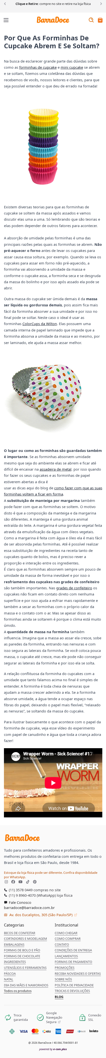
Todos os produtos (18, 991)
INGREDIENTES (15, 961)
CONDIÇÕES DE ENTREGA (73, 950)
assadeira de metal (55, 469)
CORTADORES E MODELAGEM (25, 938)
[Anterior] (6, 3)
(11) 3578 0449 (20, 889)
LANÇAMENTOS (66, 956)
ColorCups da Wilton (39, 323)
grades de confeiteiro (74, 587)
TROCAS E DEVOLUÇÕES (72, 991)
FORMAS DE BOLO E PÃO (22, 950)
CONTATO (62, 944)
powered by (53, 1049)
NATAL (8, 979)
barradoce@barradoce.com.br (29, 907)
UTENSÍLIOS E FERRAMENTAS (25, 967)
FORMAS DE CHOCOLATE (22, 956)
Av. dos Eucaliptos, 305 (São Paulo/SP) (40, 914)
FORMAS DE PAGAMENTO (73, 961)
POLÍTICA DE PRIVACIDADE (74, 985)
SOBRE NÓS (63, 979)
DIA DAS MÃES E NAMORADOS (26, 985)
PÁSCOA (10, 973)
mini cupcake (72, 67)
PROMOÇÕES (64, 967)
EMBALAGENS (14, 944)
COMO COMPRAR (68, 938)
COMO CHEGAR (66, 933)
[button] (100, 20)
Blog (59, 996)
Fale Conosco (19, 902)
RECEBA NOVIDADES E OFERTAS (78, 973)
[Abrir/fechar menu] (6, 20)
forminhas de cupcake (38, 67)
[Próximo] (100, 3)
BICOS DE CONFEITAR (19, 933)
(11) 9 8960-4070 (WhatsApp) (32, 895)
